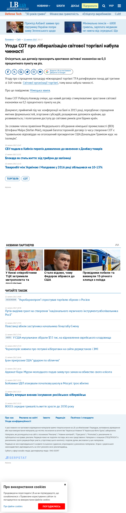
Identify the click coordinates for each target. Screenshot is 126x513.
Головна (9, 39)
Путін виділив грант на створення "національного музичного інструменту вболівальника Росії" (61, 313)
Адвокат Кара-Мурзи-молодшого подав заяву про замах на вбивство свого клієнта (58, 372)
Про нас (9, 417)
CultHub (120, 14)
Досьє (75, 6)
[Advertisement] (63, 210)
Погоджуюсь (51, 506)
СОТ (25, 178)
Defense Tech (13, 14)
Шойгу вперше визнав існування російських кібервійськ (45, 394)
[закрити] (65, 484)
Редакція (60, 417)
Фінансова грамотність (64, 14)
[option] (34, 27)
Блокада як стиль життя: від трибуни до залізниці (38, 158)
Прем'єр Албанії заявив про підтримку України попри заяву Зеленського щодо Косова (42, 28)
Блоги (61, 6)
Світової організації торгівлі (40, 82)
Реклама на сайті (28, 417)
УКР (111, 5)
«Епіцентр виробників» (96, 14)
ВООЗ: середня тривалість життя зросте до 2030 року (39, 406)
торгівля (12, 178)
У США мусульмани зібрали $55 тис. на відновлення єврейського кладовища (58, 338)
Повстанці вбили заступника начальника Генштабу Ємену (42, 326)
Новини (42, 6)
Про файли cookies (13, 506)
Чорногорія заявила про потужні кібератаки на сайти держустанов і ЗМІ (51, 349)
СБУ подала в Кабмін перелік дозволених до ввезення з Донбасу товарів (53, 149)
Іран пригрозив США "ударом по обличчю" (32, 360)
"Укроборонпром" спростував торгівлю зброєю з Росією (48, 300)
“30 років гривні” (35, 14)
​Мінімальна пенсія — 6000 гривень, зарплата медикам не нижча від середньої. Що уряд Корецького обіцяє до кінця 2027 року (100, 30)
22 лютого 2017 (30, 39)
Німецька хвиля (40, 90)
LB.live (65, 17)
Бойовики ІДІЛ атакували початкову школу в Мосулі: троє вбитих (47, 383)
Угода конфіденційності (18, 421)
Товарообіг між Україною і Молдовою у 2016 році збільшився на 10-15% (54, 167)
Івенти (46, 417)
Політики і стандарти (82, 417)
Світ (19, 39)
